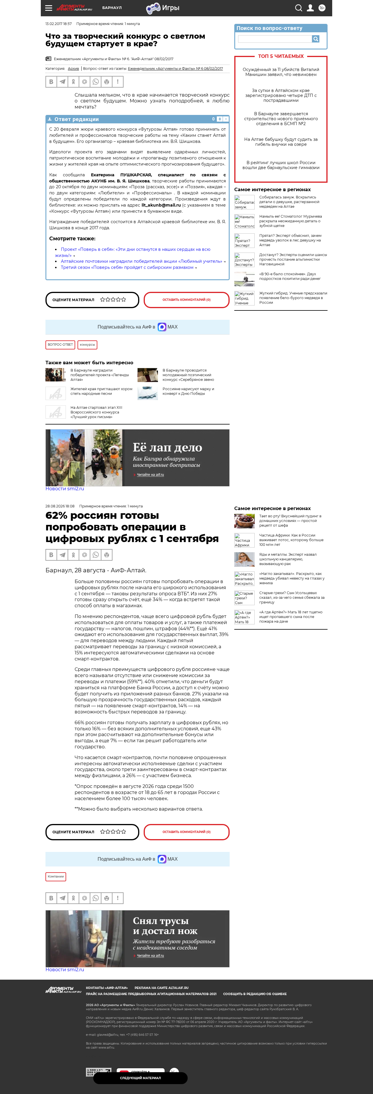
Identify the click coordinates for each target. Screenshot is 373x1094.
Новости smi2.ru (64, 488)
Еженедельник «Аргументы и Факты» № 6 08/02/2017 (175, 68)
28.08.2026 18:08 (60, 506)
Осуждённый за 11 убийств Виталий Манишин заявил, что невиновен (281, 72)
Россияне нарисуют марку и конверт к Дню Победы (188, 391)
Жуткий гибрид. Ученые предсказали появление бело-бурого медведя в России (293, 298)
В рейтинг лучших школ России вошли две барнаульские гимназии (281, 165)
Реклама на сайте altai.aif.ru (162, 988)
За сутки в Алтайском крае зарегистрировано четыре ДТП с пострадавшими (281, 95)
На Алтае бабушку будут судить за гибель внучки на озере (281, 142)
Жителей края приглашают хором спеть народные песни (101, 391)
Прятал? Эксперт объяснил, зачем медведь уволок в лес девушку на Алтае (290, 240)
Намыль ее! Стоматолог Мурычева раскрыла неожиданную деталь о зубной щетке (290, 221)
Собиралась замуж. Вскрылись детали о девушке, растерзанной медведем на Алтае (289, 202)
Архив (73, 68)
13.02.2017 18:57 (58, 24)
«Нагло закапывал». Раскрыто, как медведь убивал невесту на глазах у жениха (292, 578)
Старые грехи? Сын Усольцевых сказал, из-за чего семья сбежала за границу (292, 597)
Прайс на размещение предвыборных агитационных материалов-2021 (151, 994)
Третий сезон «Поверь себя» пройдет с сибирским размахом (127, 267)
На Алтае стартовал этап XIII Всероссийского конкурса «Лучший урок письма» (96, 412)
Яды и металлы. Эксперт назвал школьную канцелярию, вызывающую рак (288, 559)
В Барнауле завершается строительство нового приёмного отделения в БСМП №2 (281, 118)
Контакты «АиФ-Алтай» (107, 988)
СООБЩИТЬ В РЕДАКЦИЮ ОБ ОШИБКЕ (255, 994)
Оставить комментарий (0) (187, 300)
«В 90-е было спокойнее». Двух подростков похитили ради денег (290, 276)
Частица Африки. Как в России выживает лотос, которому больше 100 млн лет (291, 540)
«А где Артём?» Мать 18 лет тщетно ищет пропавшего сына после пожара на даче (291, 617)
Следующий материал (140, 1078)
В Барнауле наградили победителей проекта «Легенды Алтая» (100, 375)
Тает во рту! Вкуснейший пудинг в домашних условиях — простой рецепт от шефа (290, 521)
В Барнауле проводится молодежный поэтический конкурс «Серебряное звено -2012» (188, 377)
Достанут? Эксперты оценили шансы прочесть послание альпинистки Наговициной (293, 259)
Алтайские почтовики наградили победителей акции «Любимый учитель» (141, 261)
